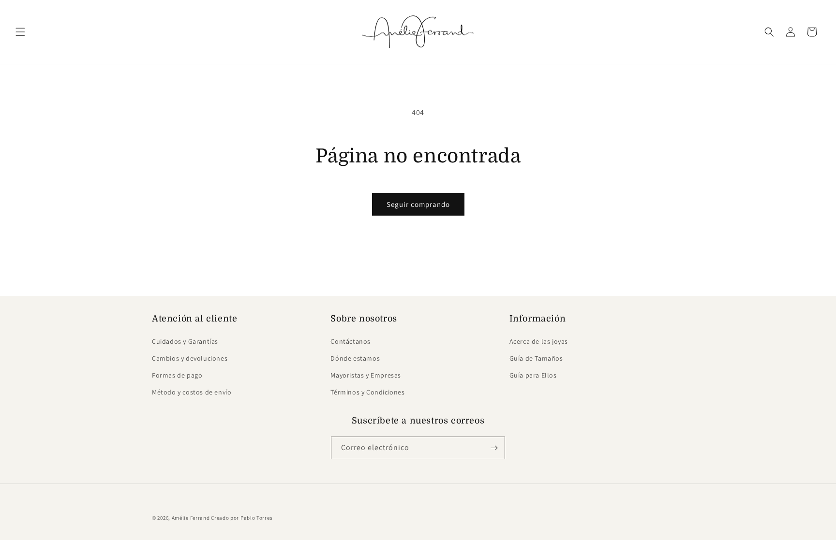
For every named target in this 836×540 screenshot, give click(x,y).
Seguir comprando (418, 204)
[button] (20, 32)
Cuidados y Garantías (185, 340)
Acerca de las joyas (538, 340)
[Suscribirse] (494, 448)
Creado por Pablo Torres (241, 517)
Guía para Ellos (533, 375)
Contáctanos (350, 340)
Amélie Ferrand (191, 517)
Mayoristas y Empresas (365, 375)
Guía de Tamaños (536, 358)
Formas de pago (177, 375)
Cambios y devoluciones (189, 358)
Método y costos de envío (191, 392)
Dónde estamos (355, 358)
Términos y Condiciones (367, 392)
